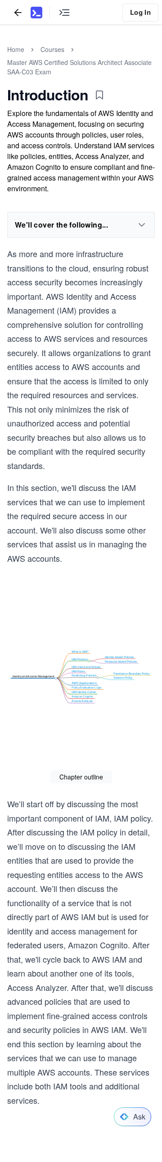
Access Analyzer (82, 701)
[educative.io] (36, 12)
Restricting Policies (84, 675)
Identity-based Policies (119, 656)
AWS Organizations (84, 683)
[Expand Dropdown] (142, 225)
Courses (52, 49)
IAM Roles (78, 671)
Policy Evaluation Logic (87, 687)
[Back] (18, 12)
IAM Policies (80, 659)
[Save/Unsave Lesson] (99, 95)
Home (15, 49)
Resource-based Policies (121, 661)
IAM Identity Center (84, 692)
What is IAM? (80, 651)
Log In (140, 12)
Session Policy (122, 678)
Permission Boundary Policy (131, 673)
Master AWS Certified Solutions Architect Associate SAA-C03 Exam (79, 67)
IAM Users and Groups (86, 666)
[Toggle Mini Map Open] (64, 12)
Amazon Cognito (82, 696)
